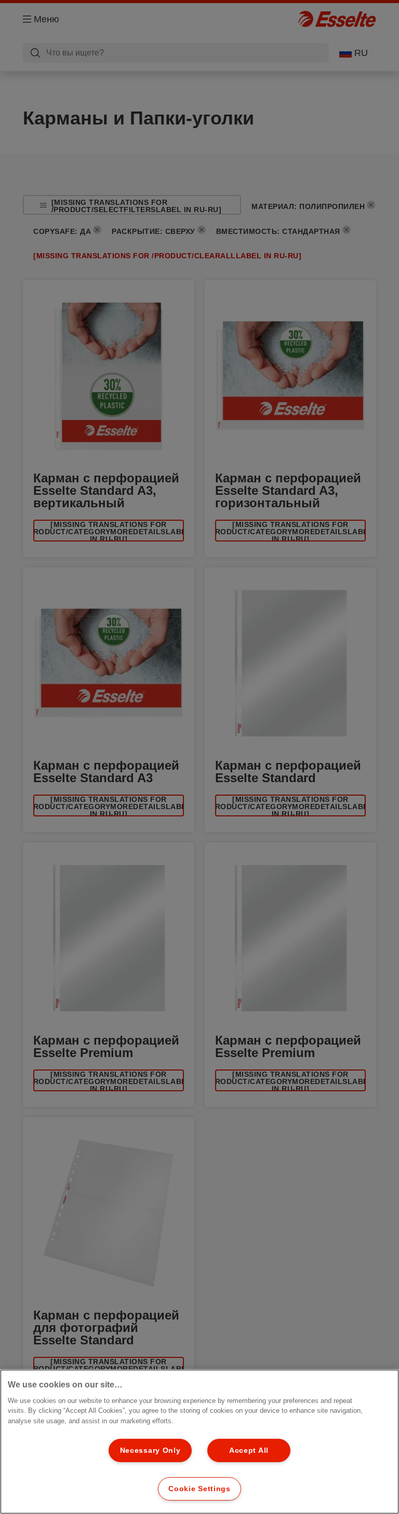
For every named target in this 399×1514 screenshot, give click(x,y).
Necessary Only (150, 1450)
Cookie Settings (199, 1488)
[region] (199, 1441)
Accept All (249, 1450)
